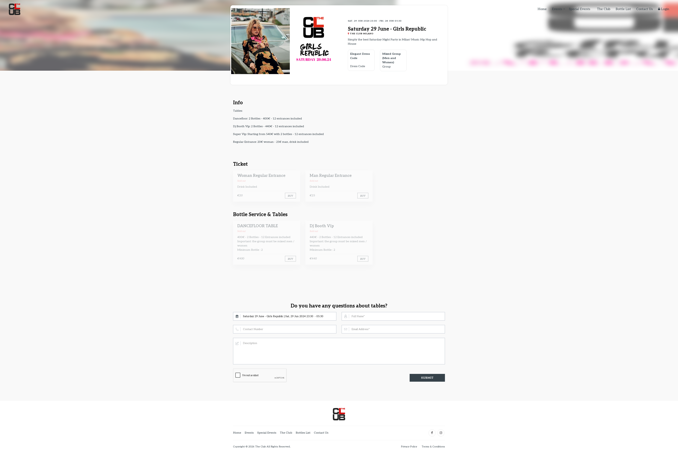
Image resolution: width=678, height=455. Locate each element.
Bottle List (623, 9)
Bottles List (303, 433)
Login (664, 9)
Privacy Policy (409, 446)
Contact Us (644, 9)
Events (557, 9)
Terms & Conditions (433, 446)
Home (542, 9)
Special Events (579, 9)
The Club (603, 9)
